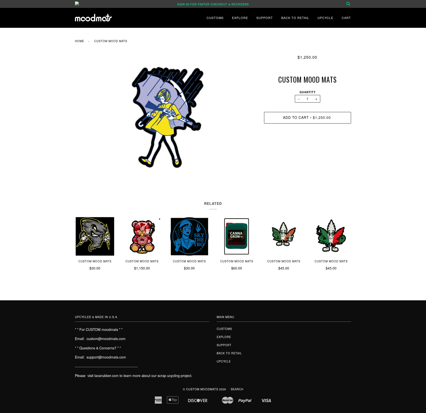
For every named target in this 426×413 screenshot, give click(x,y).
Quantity (308, 92)
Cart (346, 18)
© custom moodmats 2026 (204, 389)
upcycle (325, 18)
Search (237, 389)
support (264, 18)
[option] (166, 116)
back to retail (295, 18)
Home (79, 41)
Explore (240, 18)
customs (215, 18)
